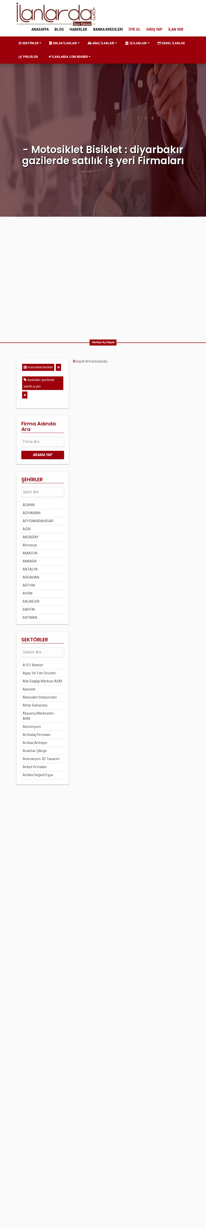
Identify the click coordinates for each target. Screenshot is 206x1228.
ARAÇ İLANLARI (102, 43)
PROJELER (30, 57)
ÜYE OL (134, 29)
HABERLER (78, 29)
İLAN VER (175, 29)
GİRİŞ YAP (154, 29)
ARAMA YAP (43, 455)
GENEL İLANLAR (173, 43)
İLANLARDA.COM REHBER (69, 57)
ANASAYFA (40, 29)
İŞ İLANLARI (138, 43)
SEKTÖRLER (29, 43)
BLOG (59, 29)
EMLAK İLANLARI (64, 43)
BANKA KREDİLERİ (108, 29)
